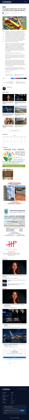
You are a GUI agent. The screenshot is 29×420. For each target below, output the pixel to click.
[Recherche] (24, 2)
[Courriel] (3, 39)
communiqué (7, 46)
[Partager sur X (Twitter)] (4, 14)
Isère (14, 32)
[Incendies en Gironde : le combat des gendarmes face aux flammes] (21, 121)
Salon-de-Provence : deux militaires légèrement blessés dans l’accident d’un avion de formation (20, 114)
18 (7, 141)
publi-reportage (13, 400)
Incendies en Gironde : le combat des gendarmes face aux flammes (20, 126)
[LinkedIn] (3, 36)
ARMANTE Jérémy (9, 87)
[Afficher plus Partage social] (6, 14)
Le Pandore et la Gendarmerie (16, 417)
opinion (12, 399)
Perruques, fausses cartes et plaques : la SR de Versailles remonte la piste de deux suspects (20, 103)
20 (14, 141)
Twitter (17, 41)
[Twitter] (3, 34)
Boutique (12, 403)
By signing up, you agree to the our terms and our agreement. (15, 359)
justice (11, 396)
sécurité (12, 395)
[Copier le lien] (3, 41)
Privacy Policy (18, 359)
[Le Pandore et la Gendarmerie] (6, 1)
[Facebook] (3, 33)
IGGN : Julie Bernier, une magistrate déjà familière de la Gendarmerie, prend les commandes (7, 103)
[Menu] (26, 2)
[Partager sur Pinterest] (5, 14)
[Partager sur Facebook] (3, 14)
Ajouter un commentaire (14, 130)
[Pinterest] (3, 38)
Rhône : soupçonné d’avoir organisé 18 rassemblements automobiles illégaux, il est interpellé (8, 126)
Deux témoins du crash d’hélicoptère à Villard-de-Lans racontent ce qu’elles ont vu (21, 83)
